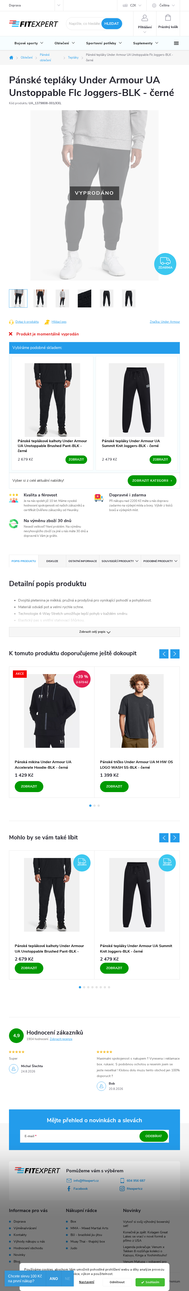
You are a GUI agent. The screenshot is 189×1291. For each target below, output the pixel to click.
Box (73, 1221)
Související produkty (118, 561)
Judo (74, 1248)
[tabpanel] (51, 732)
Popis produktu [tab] (24, 561)
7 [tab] (105, 987)
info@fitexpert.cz (86, 1180)
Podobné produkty (158, 561)
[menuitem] (29, 43)
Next (175, 653)
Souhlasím (152, 1282)
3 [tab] (98, 805)
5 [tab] (96, 987)
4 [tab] (92, 987)
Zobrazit (29, 786)
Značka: (165, 322)
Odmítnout (117, 1282)
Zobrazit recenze (61, 1039)
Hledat (111, 23)
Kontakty (20, 1235)
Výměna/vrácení (25, 1228)
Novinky (19, 1255)
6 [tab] (101, 987)
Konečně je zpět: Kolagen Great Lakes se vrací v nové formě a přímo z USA (145, 1236)
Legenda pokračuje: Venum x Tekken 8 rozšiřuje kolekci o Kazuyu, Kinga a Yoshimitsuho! (145, 1251)
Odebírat (153, 1136)
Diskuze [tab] (52, 561)
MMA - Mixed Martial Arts (89, 1228)
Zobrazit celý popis (92, 632)
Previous (163, 653)
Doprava (15, 5)
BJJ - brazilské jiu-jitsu (86, 1235)
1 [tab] (90, 805)
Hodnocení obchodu (28, 1248)
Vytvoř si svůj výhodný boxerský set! (146, 1224)
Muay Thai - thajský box (88, 1241)
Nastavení (86, 1282)
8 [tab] (109, 987)
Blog (17, 1261)
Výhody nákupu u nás (29, 1241)
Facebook (81, 1189)
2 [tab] (94, 805)
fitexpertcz (134, 1189)
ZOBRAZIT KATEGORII (152, 480)
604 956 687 (136, 1180)
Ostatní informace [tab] (82, 561)
